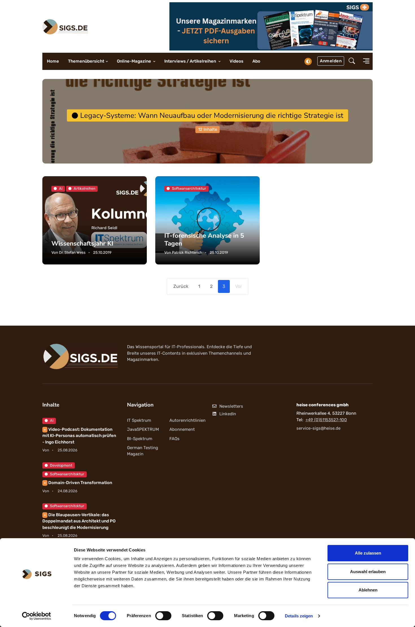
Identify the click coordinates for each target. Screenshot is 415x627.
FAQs (174, 438)
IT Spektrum (139, 420)
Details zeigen (299, 615)
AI (51, 420)
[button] (352, 61)
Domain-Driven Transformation (78, 482)
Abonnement (182, 429)
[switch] (163, 615)
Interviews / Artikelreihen (190, 61)
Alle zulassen (368, 553)
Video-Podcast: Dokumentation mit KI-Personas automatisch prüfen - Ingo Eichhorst (79, 436)
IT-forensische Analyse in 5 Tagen (204, 239)
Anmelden (331, 60)
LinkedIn (227, 413)
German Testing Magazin (142, 451)
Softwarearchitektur (67, 474)
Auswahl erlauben (368, 571)
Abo (256, 61)
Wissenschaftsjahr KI (82, 243)
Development (61, 465)
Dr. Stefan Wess (72, 252)
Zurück (180, 286)
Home (53, 61)
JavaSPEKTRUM (143, 429)
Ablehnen (368, 590)
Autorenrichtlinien (187, 420)
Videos (236, 61)
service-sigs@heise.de (318, 428)
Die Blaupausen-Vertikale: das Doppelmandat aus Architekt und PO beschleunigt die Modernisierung (78, 521)
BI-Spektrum (139, 438)
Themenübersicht (86, 61)
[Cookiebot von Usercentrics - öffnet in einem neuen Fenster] (36, 616)
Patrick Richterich (187, 252)
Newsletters (231, 406)
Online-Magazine (134, 61)
